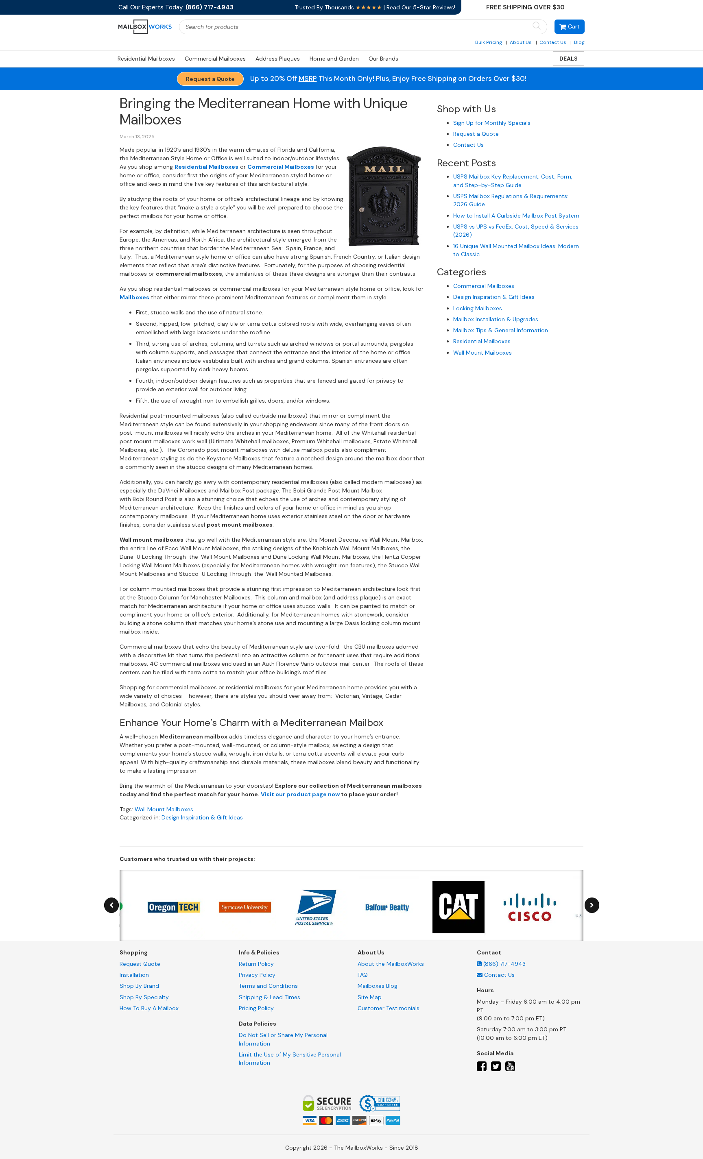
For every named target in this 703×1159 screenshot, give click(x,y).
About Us (521, 42)
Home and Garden (334, 58)
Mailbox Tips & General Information (500, 330)
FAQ (363, 974)
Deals (568, 58)
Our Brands (383, 58)
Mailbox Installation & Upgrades (495, 319)
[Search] (537, 26)
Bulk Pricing (488, 42)
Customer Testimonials (388, 1008)
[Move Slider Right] (592, 905)
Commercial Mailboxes (215, 58)
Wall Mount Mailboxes (164, 809)
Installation (134, 974)
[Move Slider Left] (111, 905)
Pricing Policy (256, 1008)
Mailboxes (134, 297)
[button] (570, 27)
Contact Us (552, 42)
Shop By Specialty (144, 997)
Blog (579, 42)
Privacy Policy (257, 974)
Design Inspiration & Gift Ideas (202, 817)
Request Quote (140, 963)
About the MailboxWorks (391, 963)
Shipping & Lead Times (269, 997)
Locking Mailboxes (477, 308)
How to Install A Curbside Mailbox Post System (516, 215)
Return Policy (256, 963)
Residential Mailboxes (146, 58)
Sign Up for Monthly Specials (492, 122)
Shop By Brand (139, 985)
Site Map (370, 997)
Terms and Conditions (268, 985)
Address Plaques (277, 58)
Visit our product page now (300, 794)
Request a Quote (210, 79)
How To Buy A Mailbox (149, 1008)
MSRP (308, 78)
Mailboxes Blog (377, 985)
